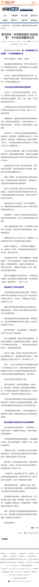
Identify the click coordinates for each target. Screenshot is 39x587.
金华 (25, 559)
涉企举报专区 (32, 556)
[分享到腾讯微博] (34, 533)
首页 (5, 15)
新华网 (29, 41)
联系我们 (22, 556)
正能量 (4, 20)
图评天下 (14, 20)
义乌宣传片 (13, 553)
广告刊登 (31, 553)
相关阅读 (5, 539)
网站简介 (3, 553)
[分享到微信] (25, 533)
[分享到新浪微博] (31, 533)
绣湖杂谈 (34, 20)
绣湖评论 (29, 25)
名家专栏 (24, 20)
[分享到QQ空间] (28, 533)
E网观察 (15, 15)
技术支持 (13, 556)
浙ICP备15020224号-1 (23, 575)
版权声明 (22, 553)
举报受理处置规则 (26, 565)
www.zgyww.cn (13, 569)
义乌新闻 (23, 25)
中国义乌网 (15, 25)
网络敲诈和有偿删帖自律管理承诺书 (12, 559)
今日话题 (24, 15)
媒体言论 (34, 15)
